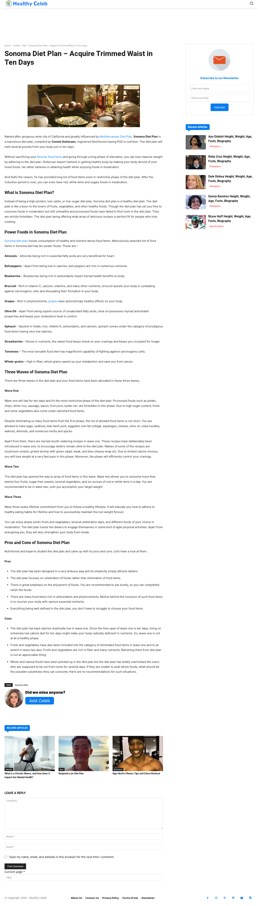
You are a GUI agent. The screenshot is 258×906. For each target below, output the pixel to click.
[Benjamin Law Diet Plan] (84, 753)
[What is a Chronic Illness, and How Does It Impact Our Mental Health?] (30, 753)
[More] (133, 74)
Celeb (16, 45)
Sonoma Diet (21, 684)
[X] (224, 898)
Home (8, 45)
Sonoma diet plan (16, 241)
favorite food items (49, 157)
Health (9, 769)
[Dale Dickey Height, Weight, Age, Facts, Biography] (196, 182)
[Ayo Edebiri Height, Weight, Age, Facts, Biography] (196, 142)
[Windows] (241, 898)
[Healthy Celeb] (26, 3)
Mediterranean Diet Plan (116, 136)
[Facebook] (207, 898)
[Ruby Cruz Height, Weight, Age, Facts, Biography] (196, 162)
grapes (53, 301)
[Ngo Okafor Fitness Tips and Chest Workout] (138, 753)
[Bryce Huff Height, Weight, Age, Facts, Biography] (196, 222)
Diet (24, 45)
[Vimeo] (233, 898)
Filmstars (118, 769)
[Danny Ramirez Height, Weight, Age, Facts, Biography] (196, 202)
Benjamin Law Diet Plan (71, 773)
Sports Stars (216, 226)
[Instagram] (216, 898)
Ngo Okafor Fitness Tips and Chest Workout (136, 773)
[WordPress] (250, 898)
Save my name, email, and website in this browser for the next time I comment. (61, 857)
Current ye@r (15, 872)
